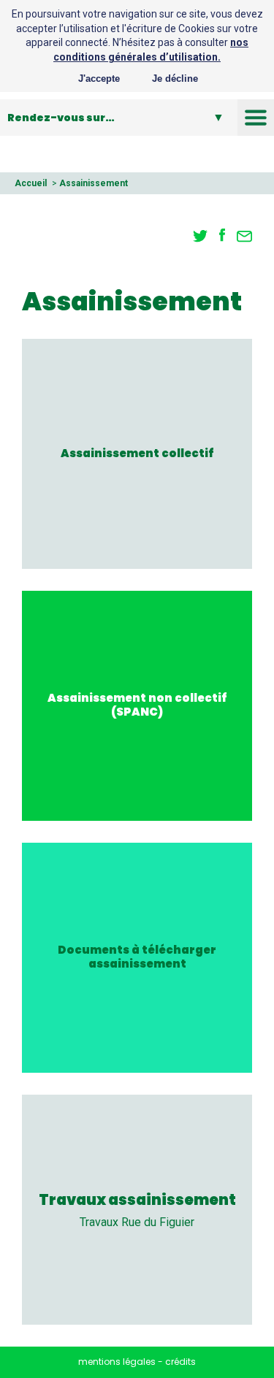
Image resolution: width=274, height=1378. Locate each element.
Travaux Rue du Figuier (137, 1222)
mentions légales (117, 1361)
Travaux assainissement (137, 1200)
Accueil (31, 183)
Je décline (175, 78)
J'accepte (99, 78)
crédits (180, 1361)
